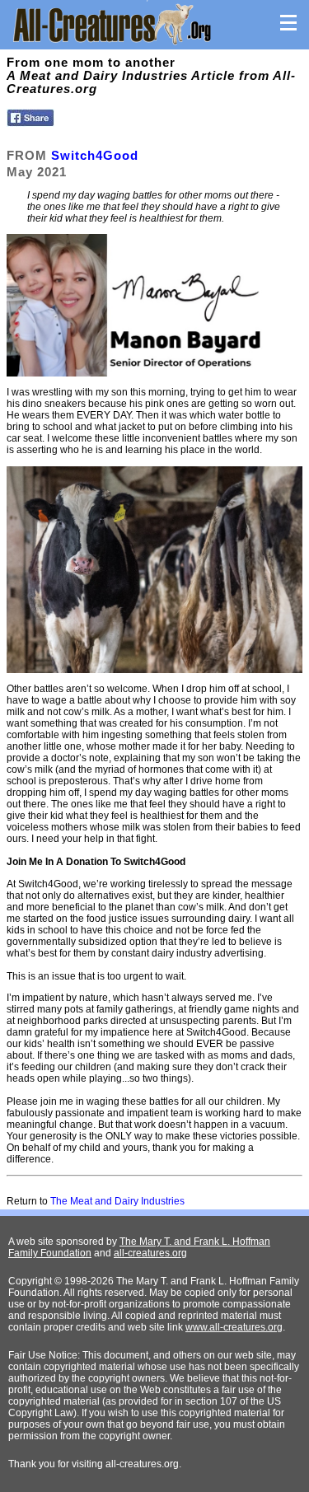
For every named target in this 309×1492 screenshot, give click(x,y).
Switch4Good (94, 155)
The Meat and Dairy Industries (117, 1201)
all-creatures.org (150, 1253)
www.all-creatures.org (234, 1327)
